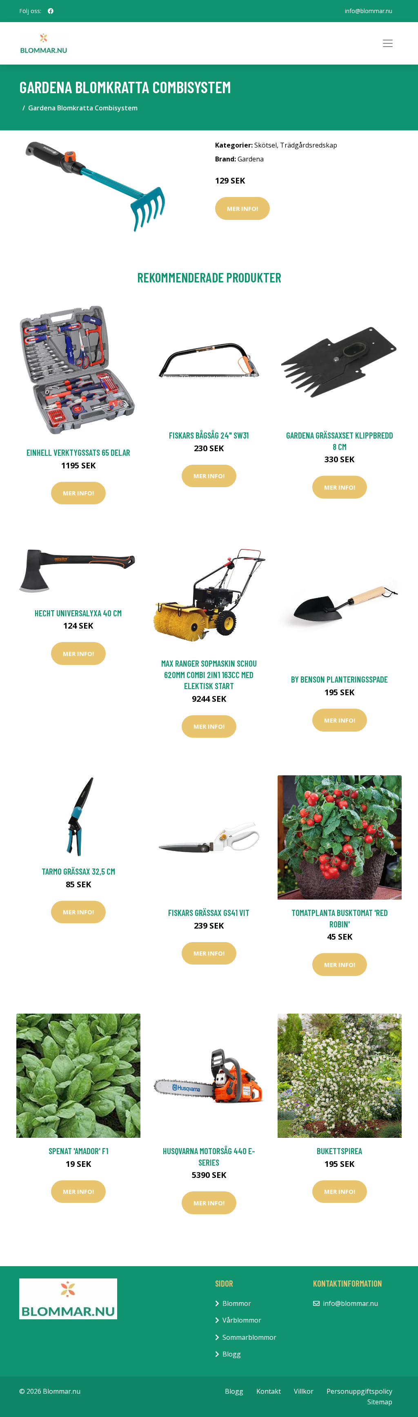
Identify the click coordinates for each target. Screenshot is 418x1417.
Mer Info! (242, 208)
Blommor (236, 1303)
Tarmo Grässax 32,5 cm (78, 871)
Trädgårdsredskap (308, 145)
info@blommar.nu (368, 11)
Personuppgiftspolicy (359, 1391)
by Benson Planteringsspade (339, 679)
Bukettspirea (339, 1151)
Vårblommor (241, 1320)
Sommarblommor (249, 1337)
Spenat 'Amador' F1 (78, 1151)
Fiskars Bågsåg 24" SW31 (209, 435)
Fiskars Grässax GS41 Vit (208, 912)
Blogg (231, 1354)
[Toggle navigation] (388, 43)
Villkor (304, 1391)
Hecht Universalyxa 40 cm (78, 613)
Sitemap (379, 1401)
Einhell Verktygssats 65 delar (78, 452)
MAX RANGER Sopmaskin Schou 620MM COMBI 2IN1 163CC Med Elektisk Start (209, 674)
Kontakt (268, 1391)
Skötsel (265, 145)
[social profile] (50, 11)
